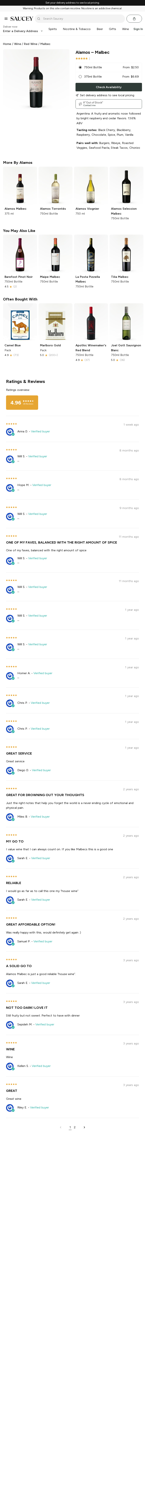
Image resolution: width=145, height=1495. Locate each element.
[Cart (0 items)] (134, 19)
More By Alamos (17, 162)
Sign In (138, 29)
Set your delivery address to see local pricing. (73, 2)
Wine (17, 44)
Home (7, 44)
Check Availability (109, 87)
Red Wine (30, 44)
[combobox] (82, 19)
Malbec (45, 44)
